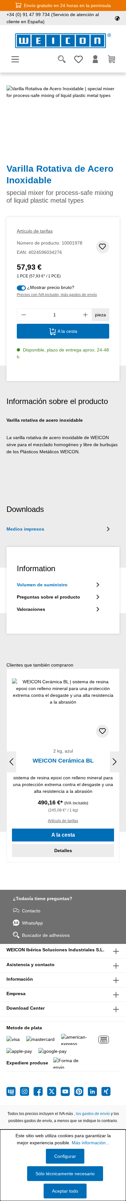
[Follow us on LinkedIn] (94, 1091)
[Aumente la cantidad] (85, 314)
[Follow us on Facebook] (40, 1091)
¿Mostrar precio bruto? (50, 287)
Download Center (25, 1008)
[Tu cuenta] (95, 59)
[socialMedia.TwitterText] (54, 1091)
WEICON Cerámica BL (63, 760)
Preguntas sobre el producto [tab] (48, 597)
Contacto (31, 910)
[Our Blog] (13, 1091)
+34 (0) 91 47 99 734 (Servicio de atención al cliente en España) (52, 18)
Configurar (65, 1156)
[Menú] (15, 59)
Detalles (63, 850)
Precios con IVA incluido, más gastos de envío (57, 295)
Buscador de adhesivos (46, 935)
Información (19, 979)
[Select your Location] (117, 18)
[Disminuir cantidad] (23, 314)
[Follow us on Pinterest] (81, 1091)
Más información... (91, 1142)
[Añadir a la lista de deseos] (102, 246)
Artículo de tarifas (35, 231)
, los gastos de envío (92, 1113)
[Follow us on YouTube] (67, 1091)
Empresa (16, 993)
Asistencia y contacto (30, 964)
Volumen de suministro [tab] (42, 584)
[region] (63, 121)
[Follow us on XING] (105, 1091)
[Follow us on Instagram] (27, 1091)
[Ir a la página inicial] (63, 41)
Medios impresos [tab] (25, 529)
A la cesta (66, 331)
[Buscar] (62, 59)
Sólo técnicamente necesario (65, 1173)
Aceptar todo (65, 1191)
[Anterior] (11, 762)
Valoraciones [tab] (31, 609)
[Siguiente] (115, 762)
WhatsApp (32, 923)
